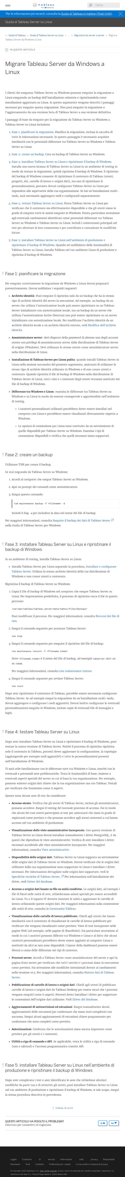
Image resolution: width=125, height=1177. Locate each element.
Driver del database (39, 881)
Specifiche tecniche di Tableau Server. (37, 876)
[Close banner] (121, 14)
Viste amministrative (56, 849)
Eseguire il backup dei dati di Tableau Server (82, 520)
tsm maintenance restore (75, 671)
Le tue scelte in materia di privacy (92, 1164)
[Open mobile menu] (7, 5)
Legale (13, 1159)
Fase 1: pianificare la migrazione (33, 132)
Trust (27, 1164)
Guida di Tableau (17, 35)
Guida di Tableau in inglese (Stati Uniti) (86, 14)
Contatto (39, 1164)
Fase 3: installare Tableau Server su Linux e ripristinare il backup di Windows (61, 161)
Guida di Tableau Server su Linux (47, 35)
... (69, 35)
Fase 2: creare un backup (28, 154)
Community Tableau (62, 908)
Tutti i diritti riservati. (48, 1171)
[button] (6, 49)
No (112, 1123)
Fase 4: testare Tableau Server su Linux (37, 203)
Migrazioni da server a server (89, 35)
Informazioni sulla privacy (79, 1159)
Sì (101, 1123)
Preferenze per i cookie (60, 1164)
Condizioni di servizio (38, 1159)
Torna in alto (64, 1108)
